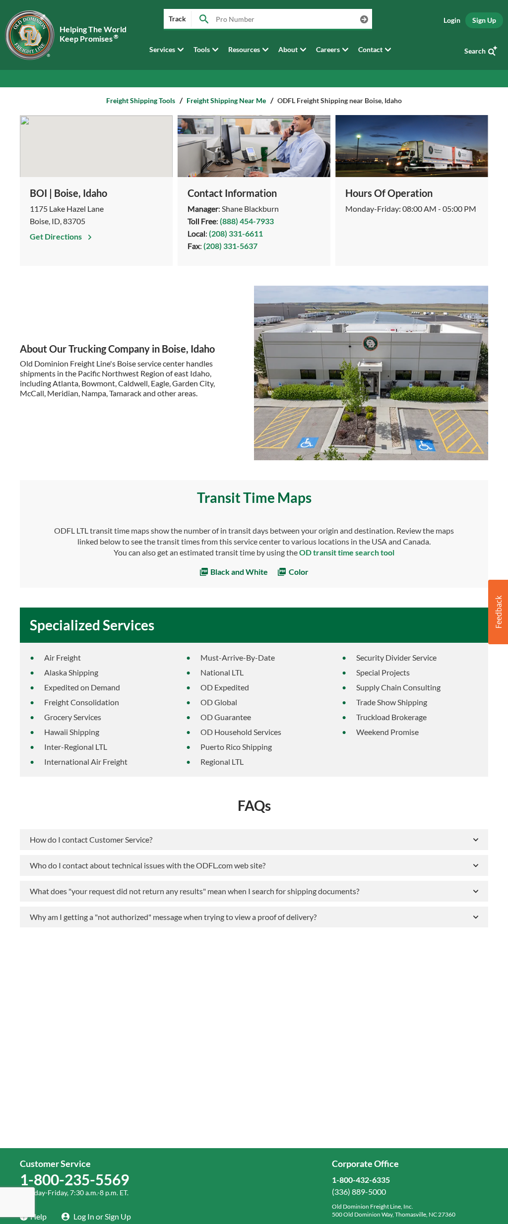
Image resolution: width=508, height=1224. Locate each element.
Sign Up (484, 20)
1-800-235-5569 (74, 1179)
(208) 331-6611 (236, 233)
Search (475, 51)
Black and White (238, 571)
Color (298, 571)
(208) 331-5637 (230, 245)
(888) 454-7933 (247, 221)
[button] (498, 612)
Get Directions (56, 236)
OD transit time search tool (346, 552)
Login (452, 20)
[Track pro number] (203, 19)
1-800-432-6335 (361, 1179)
